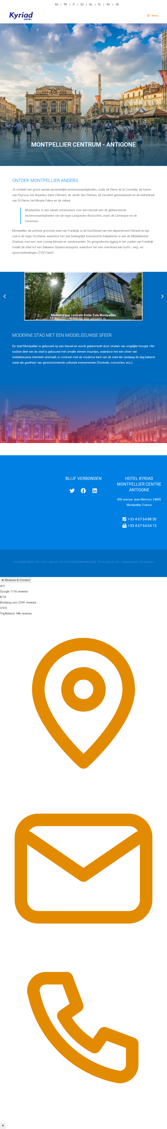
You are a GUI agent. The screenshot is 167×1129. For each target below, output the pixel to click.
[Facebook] (50, 3)
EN (56, 4)
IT (74, 4)
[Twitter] (72, 490)
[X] (47, 3)
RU (108, 4)
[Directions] (83, 782)
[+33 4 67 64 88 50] (83, 1120)
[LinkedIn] (51, 3)
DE (117, 4)
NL (90, 4)
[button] (4, 296)
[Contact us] (83, 951)
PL (99, 4)
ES (82, 4)
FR (65, 4)
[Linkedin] (95, 490)
